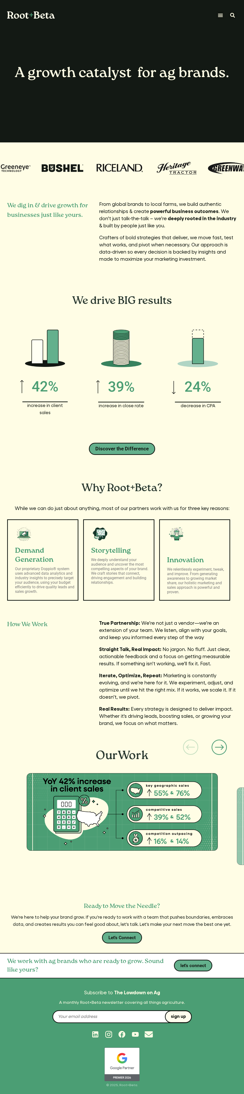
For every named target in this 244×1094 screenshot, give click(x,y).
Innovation (185, 560)
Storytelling (111, 550)
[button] (220, 15)
